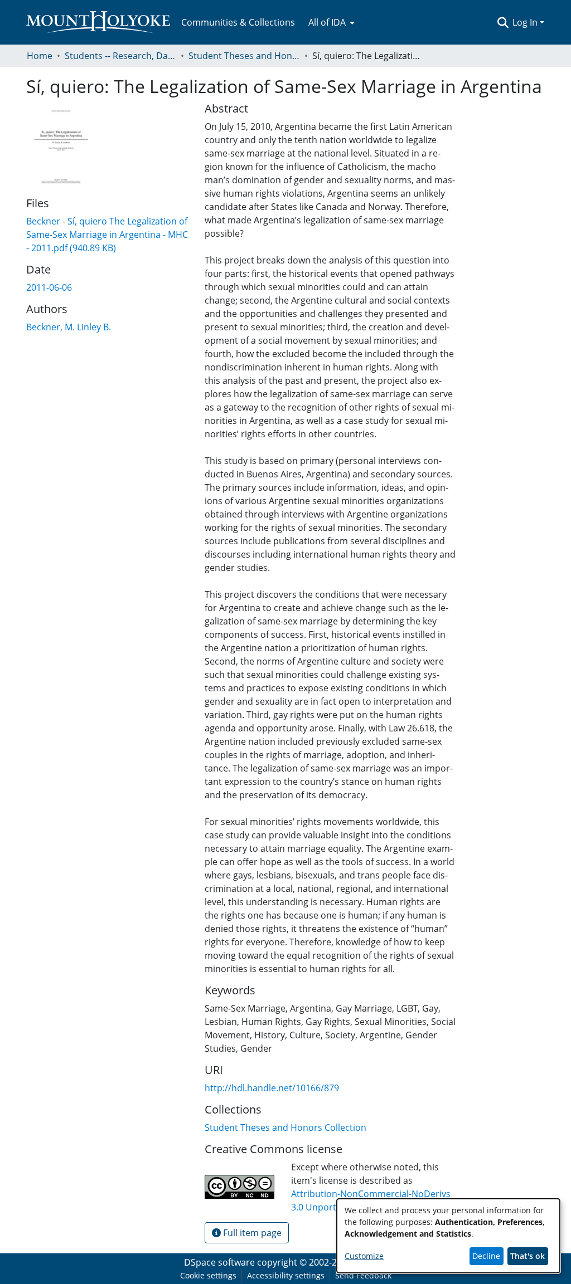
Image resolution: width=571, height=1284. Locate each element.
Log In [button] (526, 22)
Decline (486, 1256)
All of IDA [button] (327, 22)
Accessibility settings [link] (286, 1275)
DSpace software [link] (219, 1262)
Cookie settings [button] (208, 1275)
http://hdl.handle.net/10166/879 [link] (272, 1088)
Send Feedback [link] (363, 1275)
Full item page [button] (251, 1233)
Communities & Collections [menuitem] (238, 22)
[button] (503, 22)
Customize (364, 1256)
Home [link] (39, 56)
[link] (107, 234)
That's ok (527, 1256)
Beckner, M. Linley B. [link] (68, 327)
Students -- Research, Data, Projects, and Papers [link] (120, 56)
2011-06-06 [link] (49, 287)
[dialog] (448, 1236)
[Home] (98, 22)
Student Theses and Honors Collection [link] (244, 56)
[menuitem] (330, 22)
